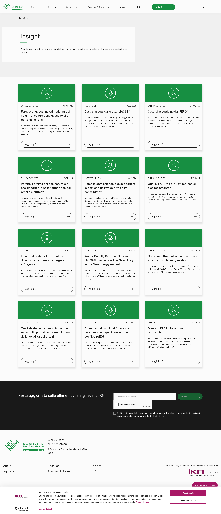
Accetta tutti (188, 493)
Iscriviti (158, 7)
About (34, 7)
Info (139, 7)
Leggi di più (30, 144)
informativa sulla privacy (152, 413)
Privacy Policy (142, 502)
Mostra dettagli (45, 509)
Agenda (52, 7)
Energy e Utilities (29, 106)
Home (21, 18)
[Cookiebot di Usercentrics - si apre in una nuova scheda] (21, 509)
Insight (123, 7)
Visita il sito (201, 485)
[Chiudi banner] (212, 490)
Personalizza (186, 500)
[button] (204, 7)
